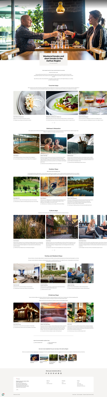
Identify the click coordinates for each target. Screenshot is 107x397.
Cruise (78, 382)
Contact (48, 382)
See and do (16, 4)
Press (62, 382)
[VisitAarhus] (18, 378)
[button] (29, 118)
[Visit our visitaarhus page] (46, 373)
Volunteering (79, 383)
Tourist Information (49, 383)
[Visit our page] (48, 373)
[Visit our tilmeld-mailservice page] (53, 373)
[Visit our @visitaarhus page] (56, 373)
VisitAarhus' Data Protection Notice (88, 394)
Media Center (64, 383)
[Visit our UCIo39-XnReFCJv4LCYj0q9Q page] (51, 373)
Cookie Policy (74, 394)
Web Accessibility (79, 394)
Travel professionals (80, 384)
